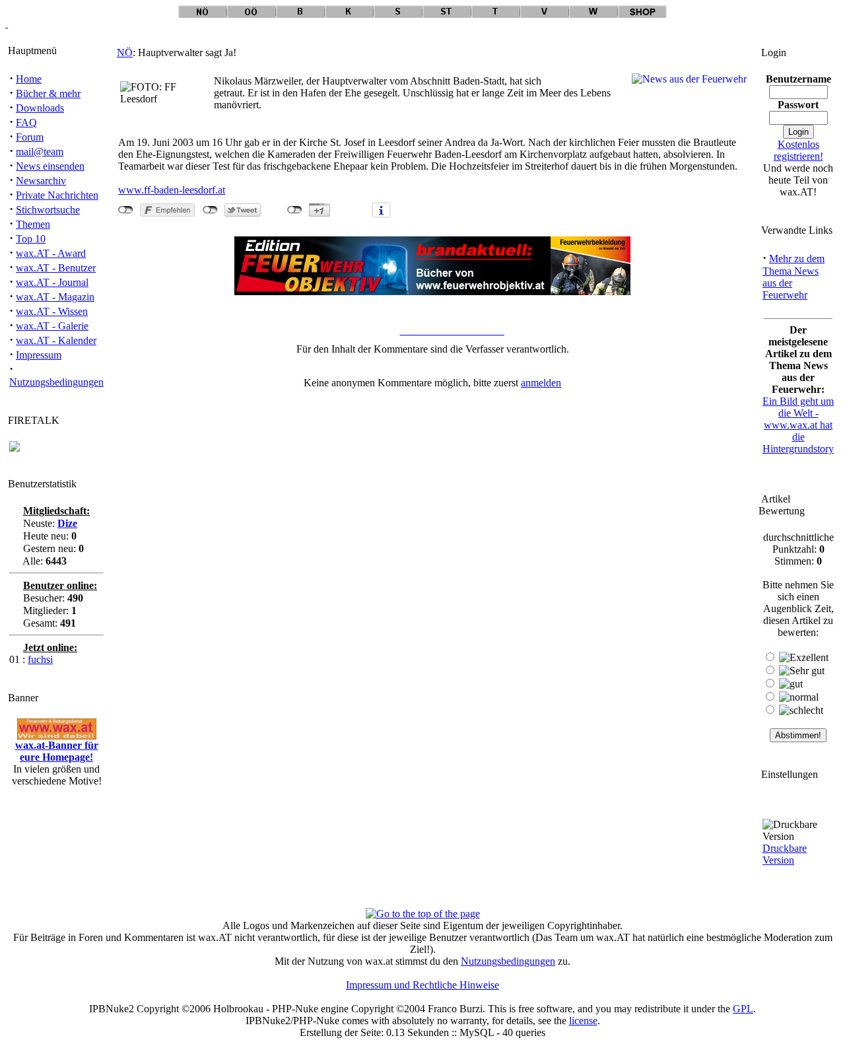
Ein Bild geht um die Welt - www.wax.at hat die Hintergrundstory (798, 425)
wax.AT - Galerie (52, 325)
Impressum (38, 355)
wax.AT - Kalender (56, 340)
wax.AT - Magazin (55, 296)
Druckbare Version (784, 854)
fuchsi (40, 659)
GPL (743, 1008)
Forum (30, 137)
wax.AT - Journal (52, 282)
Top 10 (31, 238)
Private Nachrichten (57, 195)
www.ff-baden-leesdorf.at (171, 189)
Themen (33, 224)
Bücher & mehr (48, 93)
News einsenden (50, 166)
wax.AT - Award (51, 253)
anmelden (541, 382)
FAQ (26, 122)
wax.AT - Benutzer (56, 267)
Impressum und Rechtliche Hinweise (422, 985)
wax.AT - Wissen (52, 311)
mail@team (39, 151)
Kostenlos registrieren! (798, 150)
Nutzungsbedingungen (56, 382)
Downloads (40, 108)
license (583, 1020)
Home (29, 79)
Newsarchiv (41, 180)
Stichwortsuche (48, 209)
